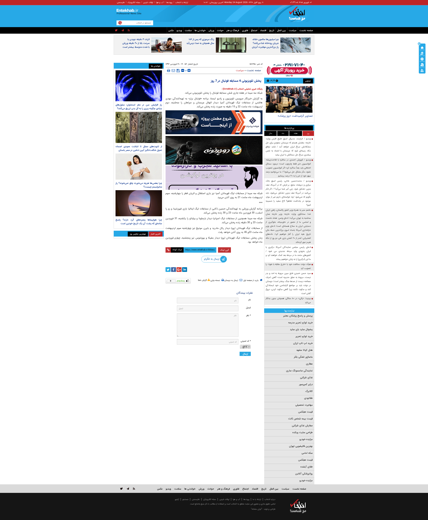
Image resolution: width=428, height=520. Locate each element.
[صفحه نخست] (422, 47)
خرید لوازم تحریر (304, 336)
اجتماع (254, 30)
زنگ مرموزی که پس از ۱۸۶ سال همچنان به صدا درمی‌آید (200, 41)
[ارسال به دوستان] (173, 70)
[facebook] (173, 269)
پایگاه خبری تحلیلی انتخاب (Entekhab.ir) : (241, 89)
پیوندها (169, 2)
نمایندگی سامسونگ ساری (299, 371)
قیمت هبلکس (305, 412)
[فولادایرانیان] (214, 122)
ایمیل (248, 307)
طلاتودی (308, 398)
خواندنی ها (200, 30)
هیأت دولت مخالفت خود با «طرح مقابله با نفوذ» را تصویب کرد (288, 266)
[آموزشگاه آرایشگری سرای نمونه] (214, 177)
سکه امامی (307, 453)
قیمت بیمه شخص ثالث (300, 419)
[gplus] (179, 269)
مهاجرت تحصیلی (304, 405)
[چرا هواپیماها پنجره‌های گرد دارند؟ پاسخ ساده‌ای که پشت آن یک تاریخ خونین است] (139, 203)
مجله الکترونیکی (209, 499)
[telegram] (122, 30)
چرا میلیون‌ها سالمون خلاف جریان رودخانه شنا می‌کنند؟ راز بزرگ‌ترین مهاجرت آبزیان (265, 43)
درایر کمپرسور (306, 384)
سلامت (188, 30)
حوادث (220, 30)
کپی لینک (224, 250)
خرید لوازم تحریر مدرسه (300, 323)
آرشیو (177, 499)
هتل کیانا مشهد (304, 350)
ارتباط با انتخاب (181, 2)
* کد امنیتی (246, 341)
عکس (171, 30)
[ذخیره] (178, 70)
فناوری (245, 30)
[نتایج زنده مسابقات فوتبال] (422, 70)
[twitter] (116, 30)
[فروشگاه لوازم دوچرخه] (214, 150)
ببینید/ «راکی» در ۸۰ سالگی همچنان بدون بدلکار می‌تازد (288, 300)
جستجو (185, 499)
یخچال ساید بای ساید (301, 329)
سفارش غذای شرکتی (302, 426)
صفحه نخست (306, 30)
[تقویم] (422, 64)
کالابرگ (309, 391)
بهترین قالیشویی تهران (301, 446)
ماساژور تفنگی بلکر (303, 357)
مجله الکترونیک (134, 2)
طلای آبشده (306, 467)
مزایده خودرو (306, 439)
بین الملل (281, 30)
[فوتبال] (422, 58)
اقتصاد (263, 30)
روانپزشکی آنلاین (304, 474)
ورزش (211, 30)
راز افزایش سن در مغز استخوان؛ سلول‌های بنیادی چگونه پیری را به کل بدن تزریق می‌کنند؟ (139, 106)
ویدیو (179, 30)
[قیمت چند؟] (422, 53)
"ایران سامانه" (256, 509)
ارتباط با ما (257, 499)
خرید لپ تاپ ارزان (303, 343)
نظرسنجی (121, 2)
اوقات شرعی (148, 2)
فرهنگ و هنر (232, 30)
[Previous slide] (277, 81)
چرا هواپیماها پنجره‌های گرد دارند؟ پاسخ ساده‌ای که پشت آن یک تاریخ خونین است (139, 221)
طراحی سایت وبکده (302, 432)
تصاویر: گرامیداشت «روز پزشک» (295, 116)
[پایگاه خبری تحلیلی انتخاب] (299, 15)
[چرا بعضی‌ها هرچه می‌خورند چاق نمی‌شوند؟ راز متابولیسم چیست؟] (139, 167)
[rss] (129, 30)
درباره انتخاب (269, 499)
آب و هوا (160, 2)
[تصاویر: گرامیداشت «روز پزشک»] (289, 99)
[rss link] (134, 488)
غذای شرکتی (306, 378)
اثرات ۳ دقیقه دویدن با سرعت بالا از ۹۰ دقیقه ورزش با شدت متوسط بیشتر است (136, 43)
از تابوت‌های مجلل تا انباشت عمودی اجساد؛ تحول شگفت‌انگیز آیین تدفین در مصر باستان (139, 148)
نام (249, 300)
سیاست (292, 30)
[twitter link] (121, 488)
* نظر (248, 315)
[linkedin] (184, 269)
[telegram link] (128, 488)
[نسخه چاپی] (168, 70)
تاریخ (271, 30)
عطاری (309, 364)
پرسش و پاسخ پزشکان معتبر (298, 316)
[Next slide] (268, 81)
